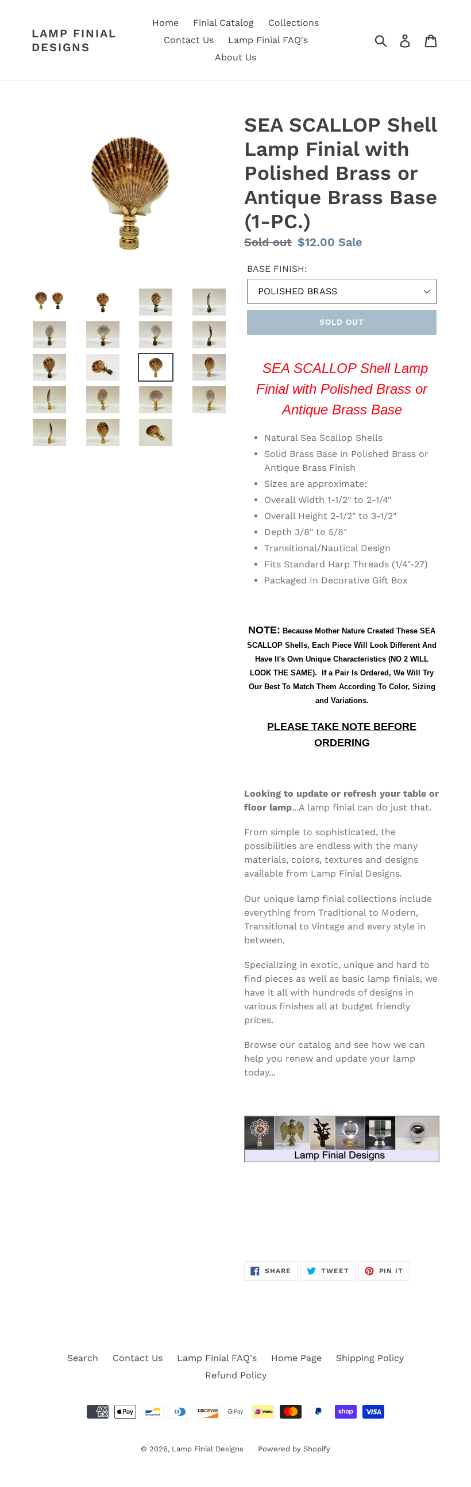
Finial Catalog (223, 22)
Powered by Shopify (294, 1448)
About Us (235, 57)
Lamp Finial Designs (74, 40)
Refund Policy (236, 1375)
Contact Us (189, 39)
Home (165, 22)
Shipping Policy (370, 1357)
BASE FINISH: (277, 268)
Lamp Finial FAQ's (268, 39)
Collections (293, 22)
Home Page (296, 1357)
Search (82, 1357)
